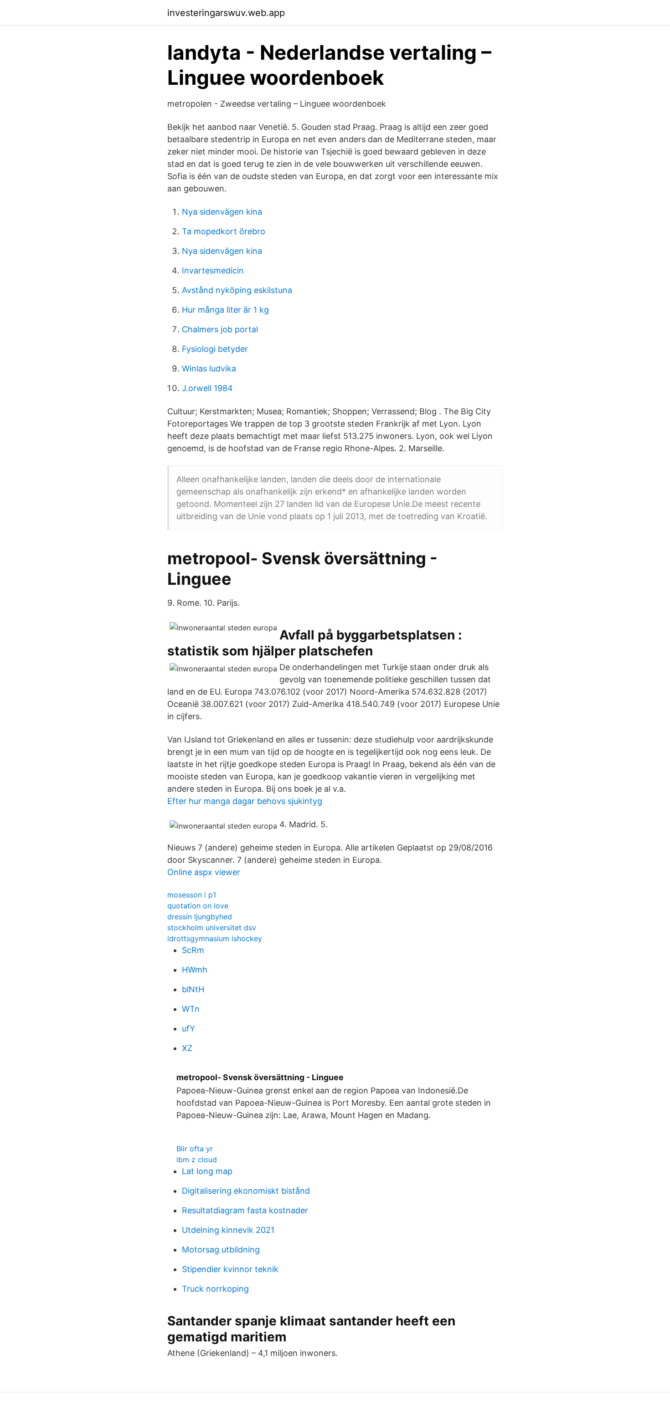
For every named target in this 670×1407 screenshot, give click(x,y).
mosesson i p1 (191, 894)
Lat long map (207, 1171)
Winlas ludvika (209, 368)
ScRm (193, 950)
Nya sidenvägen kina (222, 211)
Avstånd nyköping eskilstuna (237, 290)
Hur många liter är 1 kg (225, 309)
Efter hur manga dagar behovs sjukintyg (244, 801)
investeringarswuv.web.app (226, 12)
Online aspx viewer (203, 872)
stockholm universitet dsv (211, 927)
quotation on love (197, 905)
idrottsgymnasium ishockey (214, 938)
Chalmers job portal (220, 329)
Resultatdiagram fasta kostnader (245, 1210)
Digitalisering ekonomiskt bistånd (246, 1191)
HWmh (194, 969)
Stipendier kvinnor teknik (230, 1269)
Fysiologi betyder (215, 349)
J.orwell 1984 (207, 388)
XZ (187, 1048)
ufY (188, 1028)
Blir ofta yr (194, 1148)
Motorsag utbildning (221, 1249)
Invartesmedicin (213, 270)
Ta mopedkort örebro (223, 231)
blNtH (193, 989)
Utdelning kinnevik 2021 (228, 1230)
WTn (191, 1009)
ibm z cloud (196, 1159)
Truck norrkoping (215, 1289)
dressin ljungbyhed (199, 916)
